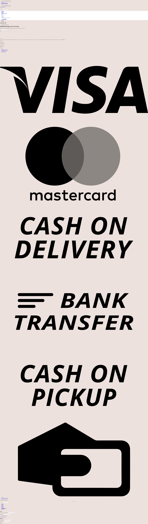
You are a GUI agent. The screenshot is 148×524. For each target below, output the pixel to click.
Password (1, 514)
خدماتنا (2, 506)
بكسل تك (73, 501)
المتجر (2, 12)
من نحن (3, 505)
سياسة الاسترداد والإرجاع (5, 3)
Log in (6, 515)
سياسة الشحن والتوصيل (5, 50)
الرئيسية (3, 11)
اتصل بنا (3, 17)
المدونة (2, 2)
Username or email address (4, 512)
